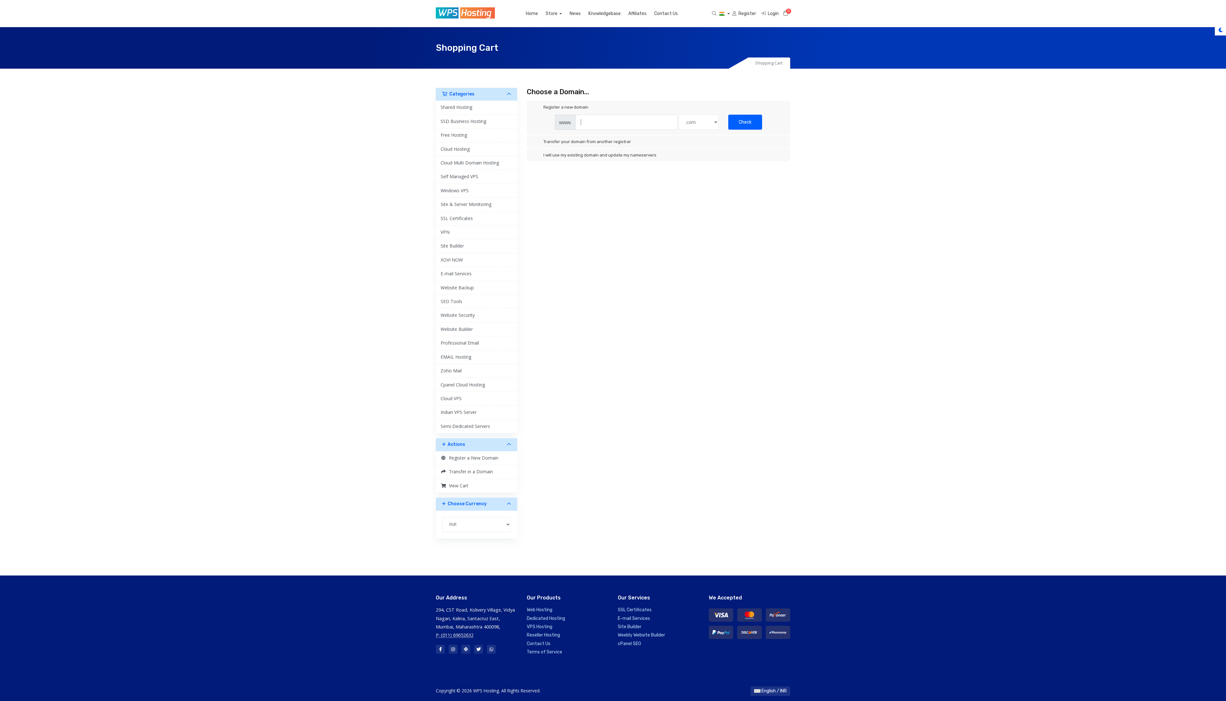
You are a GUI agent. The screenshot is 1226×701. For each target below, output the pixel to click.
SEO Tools (451, 301)
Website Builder (457, 329)
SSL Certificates (457, 218)
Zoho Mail (451, 371)
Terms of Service (544, 652)
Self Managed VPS (459, 176)
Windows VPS (455, 190)
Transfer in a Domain (469, 472)
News (575, 13)
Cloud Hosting (455, 149)
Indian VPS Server (459, 412)
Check (745, 122)
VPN (445, 232)
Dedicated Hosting (546, 618)
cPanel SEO (629, 643)
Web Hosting (539, 610)
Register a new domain (565, 107)
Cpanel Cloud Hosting (463, 385)
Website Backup (457, 288)
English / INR (774, 691)
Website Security (458, 315)
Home (532, 13)
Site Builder (452, 246)
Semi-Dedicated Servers (465, 426)
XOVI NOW (452, 260)
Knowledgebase (604, 13)
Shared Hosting (456, 107)
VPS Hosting (539, 626)
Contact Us (666, 13)
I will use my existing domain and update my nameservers (599, 155)
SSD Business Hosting (463, 121)
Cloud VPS (451, 398)
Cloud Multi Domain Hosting (470, 163)
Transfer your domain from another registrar (587, 141)
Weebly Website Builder (641, 635)
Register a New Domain (472, 458)
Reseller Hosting (543, 635)
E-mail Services (456, 273)
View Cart (457, 486)
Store (552, 13)
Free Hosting (454, 135)
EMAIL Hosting (456, 357)
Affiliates (637, 13)
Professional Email (460, 343)
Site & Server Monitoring (466, 204)
